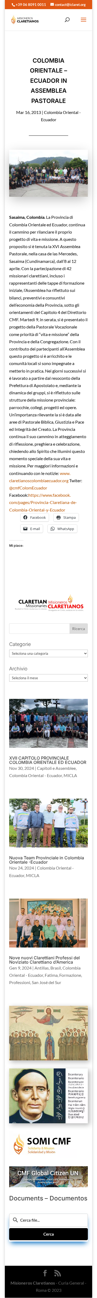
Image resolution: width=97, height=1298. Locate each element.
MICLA (70, 775)
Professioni (19, 982)
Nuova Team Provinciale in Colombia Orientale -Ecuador (46, 860)
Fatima (51, 975)
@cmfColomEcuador (28, 487)
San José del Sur (46, 982)
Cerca (48, 1234)
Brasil (55, 967)
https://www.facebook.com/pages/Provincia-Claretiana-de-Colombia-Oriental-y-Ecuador (43, 502)
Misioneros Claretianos (33, 1282)
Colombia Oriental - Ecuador (35, 775)
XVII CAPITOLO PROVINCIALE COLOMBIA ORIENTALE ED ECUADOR (47, 760)
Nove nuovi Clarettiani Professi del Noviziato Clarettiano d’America (44, 960)
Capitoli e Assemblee (56, 768)
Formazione (70, 975)
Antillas (41, 967)
